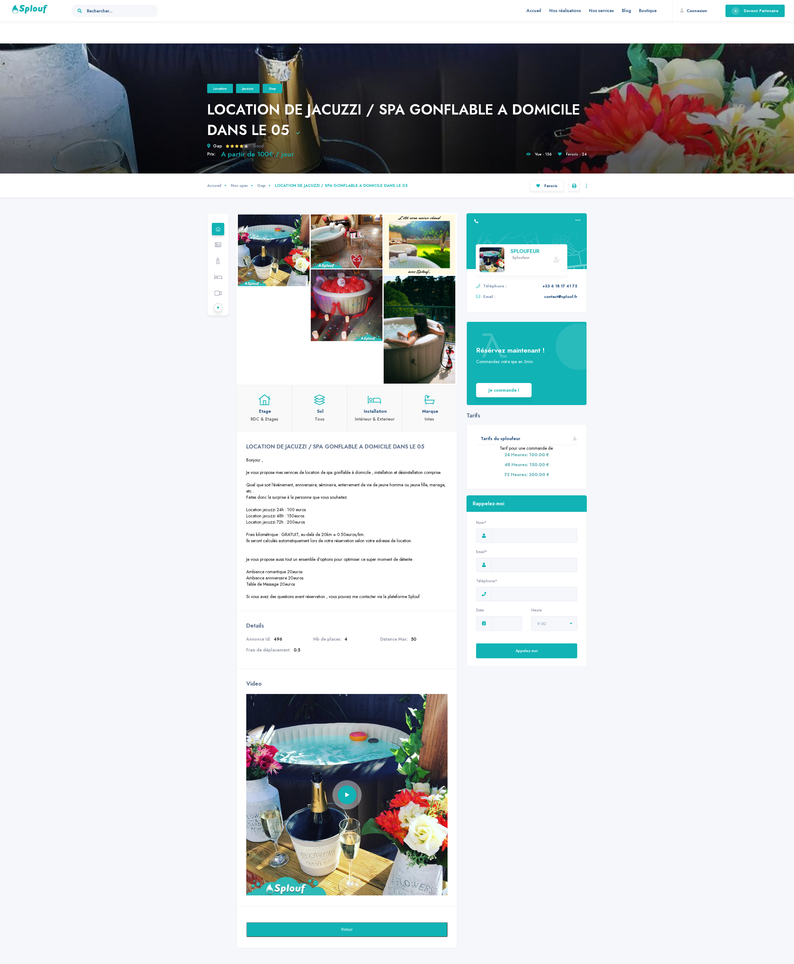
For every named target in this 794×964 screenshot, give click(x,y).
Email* (481, 552)
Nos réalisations (565, 10)
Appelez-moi (526, 651)
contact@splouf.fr (560, 297)
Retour (347, 929)
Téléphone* (486, 581)
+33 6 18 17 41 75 (559, 286)
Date (480, 610)
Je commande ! (503, 390)
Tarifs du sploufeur (500, 438)
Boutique (648, 10)
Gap (272, 88)
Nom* (481, 522)
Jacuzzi (247, 88)
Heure (536, 610)
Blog (626, 10)
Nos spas (239, 185)
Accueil (534, 10)
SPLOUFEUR (525, 251)
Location (220, 88)
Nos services (601, 10)
